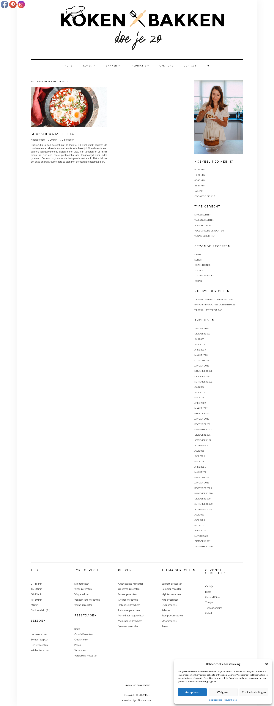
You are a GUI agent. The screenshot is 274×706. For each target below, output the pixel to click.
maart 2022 (201, 408)
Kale (147, 695)
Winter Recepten (40, 650)
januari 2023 (201, 365)
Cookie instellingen (254, 692)
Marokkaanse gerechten (131, 615)
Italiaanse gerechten (129, 610)
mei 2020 (199, 525)
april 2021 (200, 466)
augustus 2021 (203, 445)
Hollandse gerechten (129, 604)
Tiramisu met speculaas (208, 310)
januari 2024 (201, 328)
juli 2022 (199, 386)
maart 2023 (201, 355)
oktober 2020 (202, 498)
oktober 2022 (202, 376)
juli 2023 (199, 339)
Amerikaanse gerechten (131, 583)
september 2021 (203, 440)
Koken (88, 65)
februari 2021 (202, 477)
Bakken (112, 65)
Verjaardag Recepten (85, 655)
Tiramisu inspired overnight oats (213, 299)
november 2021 (203, 429)
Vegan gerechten (204, 235)
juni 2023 (199, 344)
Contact (190, 65)
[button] (266, 664)
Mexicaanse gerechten (130, 620)
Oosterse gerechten (129, 588)
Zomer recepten (39, 639)
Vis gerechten (202, 225)
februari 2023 (202, 360)
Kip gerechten (202, 214)
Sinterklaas (80, 650)
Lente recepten (39, 634)
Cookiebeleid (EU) (204, 196)
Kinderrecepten (170, 599)
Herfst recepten (39, 644)
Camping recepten (172, 588)
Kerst (77, 628)
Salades (166, 610)
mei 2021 (199, 461)
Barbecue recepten (172, 583)
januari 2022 (201, 418)
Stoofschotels (169, 620)
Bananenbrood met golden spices (214, 304)
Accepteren (192, 692)
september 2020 (203, 503)
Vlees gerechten (204, 219)
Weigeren (223, 692)
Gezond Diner (202, 265)
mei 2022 (199, 397)
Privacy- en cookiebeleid (137, 685)
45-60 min (199, 185)
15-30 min (199, 175)
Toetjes (198, 270)
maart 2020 (201, 535)
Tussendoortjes (204, 275)
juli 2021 (199, 450)
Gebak (198, 281)
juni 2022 (199, 392)
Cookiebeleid (215, 699)
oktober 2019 (202, 541)
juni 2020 (199, 519)
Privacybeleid (230, 699)
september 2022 (203, 381)
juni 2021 (199, 456)
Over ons (166, 65)
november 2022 (203, 370)
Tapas (165, 626)
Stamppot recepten (172, 615)
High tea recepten (171, 594)
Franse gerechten (127, 594)
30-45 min (199, 180)
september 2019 (203, 546)
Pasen (77, 644)
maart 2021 (201, 472)
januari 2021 (201, 482)
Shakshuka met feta (52, 134)
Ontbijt (199, 254)
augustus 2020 (203, 509)
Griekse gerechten (128, 599)
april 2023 (200, 349)
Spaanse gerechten (128, 626)
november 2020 (203, 493)
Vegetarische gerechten (209, 230)
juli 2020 (199, 514)
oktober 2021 (202, 434)
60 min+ (198, 190)
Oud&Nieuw (81, 639)
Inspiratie (139, 65)
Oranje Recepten (83, 634)
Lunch (198, 259)
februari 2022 (202, 413)
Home (69, 65)
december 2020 (203, 488)
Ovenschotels (169, 604)
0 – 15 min (199, 169)
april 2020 (200, 530)
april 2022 (200, 403)
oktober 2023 (202, 333)
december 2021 (203, 424)
